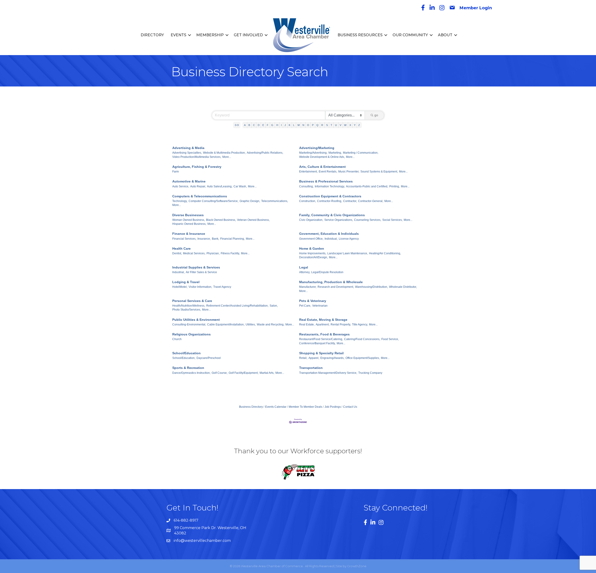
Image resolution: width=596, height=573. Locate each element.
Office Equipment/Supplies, (362, 358)
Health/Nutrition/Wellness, (188, 305)
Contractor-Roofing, (329, 201)
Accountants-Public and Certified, (367, 186)
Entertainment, (308, 171)
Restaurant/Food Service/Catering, (321, 339)
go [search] (376, 115)
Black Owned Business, (221, 220)
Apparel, (313, 358)
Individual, (331, 238)
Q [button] (317, 125)
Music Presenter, (348, 171)
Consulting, (306, 186)
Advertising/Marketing (316, 148)
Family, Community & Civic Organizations (332, 215)
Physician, (213, 253)
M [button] (299, 125)
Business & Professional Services (326, 181)
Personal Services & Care (192, 301)
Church (177, 339)
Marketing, (335, 152)
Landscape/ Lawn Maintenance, (347, 253)
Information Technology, (330, 186)
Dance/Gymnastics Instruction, (191, 372)
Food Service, (390, 339)
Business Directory (251, 406)
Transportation (311, 368)
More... (226, 157)
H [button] (277, 125)
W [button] (345, 125)
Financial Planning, (232, 238)
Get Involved (248, 35)
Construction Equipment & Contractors (330, 196)
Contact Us (350, 406)
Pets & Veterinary (312, 301)
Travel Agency (222, 286)
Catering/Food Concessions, (362, 339)
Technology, (179, 201)
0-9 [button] (237, 125)
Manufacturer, (307, 286)
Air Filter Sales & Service (201, 272)
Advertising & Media (188, 148)
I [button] (281, 125)
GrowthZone (356, 566)
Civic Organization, (311, 220)
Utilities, (251, 324)
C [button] (254, 125)
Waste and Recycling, (270, 324)
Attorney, (304, 272)
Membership (210, 35)
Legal (303, 267)
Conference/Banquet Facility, (317, 343)
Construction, (307, 201)
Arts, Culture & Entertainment (322, 167)
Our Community (410, 35)
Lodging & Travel (186, 282)
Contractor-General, (370, 201)
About (445, 35)
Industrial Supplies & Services (196, 267)
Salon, (274, 305)
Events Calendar (275, 406)
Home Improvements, (312, 253)
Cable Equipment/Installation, (225, 324)
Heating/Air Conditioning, (385, 253)
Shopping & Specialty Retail (321, 353)
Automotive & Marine (189, 181)
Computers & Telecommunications (199, 196)
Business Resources (360, 35)
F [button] (267, 125)
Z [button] (359, 125)
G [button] (272, 125)
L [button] (294, 125)
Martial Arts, (267, 372)
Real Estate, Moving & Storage (323, 319)
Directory (152, 35)
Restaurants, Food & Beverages (324, 334)
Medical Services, (194, 253)
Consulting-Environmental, (189, 324)
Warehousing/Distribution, (371, 286)
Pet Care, (305, 305)
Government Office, (311, 238)
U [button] (336, 125)
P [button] (313, 125)
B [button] (249, 125)
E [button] (263, 125)
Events (178, 35)
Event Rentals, (328, 171)
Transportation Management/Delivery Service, (328, 372)
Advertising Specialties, (187, 152)
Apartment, (322, 324)
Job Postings (333, 406)
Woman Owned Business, (188, 220)
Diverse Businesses (188, 215)
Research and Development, (336, 286)
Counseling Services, (367, 220)
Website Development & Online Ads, (322, 157)
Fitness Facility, (230, 253)
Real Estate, (307, 324)
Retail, (303, 358)
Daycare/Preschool (208, 358)
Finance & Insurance (188, 233)
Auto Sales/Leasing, (219, 186)
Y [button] (355, 125)
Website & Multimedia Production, (224, 152)
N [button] (303, 125)
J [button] (285, 125)
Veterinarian (320, 305)
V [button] (340, 125)
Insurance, (204, 238)
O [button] (308, 125)
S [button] (327, 125)
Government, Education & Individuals (329, 233)
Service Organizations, (338, 220)
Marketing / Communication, (360, 152)
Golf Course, (219, 372)
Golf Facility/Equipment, (243, 372)
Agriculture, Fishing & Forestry (196, 167)
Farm (175, 171)
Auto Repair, (198, 186)
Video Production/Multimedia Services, (196, 157)
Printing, (394, 186)
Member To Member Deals (305, 406)
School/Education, (183, 358)
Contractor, (350, 201)
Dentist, (177, 253)
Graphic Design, (250, 201)
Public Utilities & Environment (196, 319)
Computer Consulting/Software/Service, (213, 201)
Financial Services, (184, 238)
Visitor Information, (200, 286)
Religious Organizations (191, 334)
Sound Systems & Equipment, (379, 171)
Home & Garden (311, 248)
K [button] (289, 125)
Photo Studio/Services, (186, 309)
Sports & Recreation (188, 368)
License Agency (349, 238)
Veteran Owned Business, (253, 220)
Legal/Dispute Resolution (327, 272)
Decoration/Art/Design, (313, 257)
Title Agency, (360, 324)
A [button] (245, 125)
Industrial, (178, 272)
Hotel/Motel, (179, 286)
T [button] (331, 125)
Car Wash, (240, 186)
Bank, (215, 238)
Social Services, (392, 220)
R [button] (322, 125)
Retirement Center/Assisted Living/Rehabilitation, (237, 305)
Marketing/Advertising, (313, 152)
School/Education (186, 353)
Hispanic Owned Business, (189, 223)
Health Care (181, 248)
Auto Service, (180, 186)
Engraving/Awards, (332, 358)
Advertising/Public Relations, (265, 152)
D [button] (259, 125)
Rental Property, (341, 324)
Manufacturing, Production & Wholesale (331, 282)
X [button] (350, 125)
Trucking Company (370, 372)
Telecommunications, (274, 201)
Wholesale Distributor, (403, 286)
